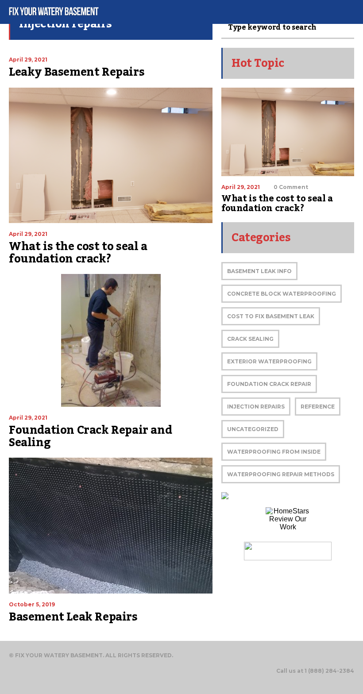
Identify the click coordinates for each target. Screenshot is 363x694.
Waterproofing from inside (274, 451)
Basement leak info (259, 271)
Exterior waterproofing (269, 361)
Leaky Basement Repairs (76, 72)
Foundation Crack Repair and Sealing (90, 436)
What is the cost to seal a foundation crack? (78, 252)
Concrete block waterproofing (281, 293)
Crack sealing (250, 338)
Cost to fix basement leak (270, 316)
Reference (318, 406)
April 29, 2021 (28, 59)
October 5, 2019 (32, 604)
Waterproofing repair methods (280, 474)
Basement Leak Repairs (73, 617)
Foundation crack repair (269, 384)
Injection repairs (256, 406)
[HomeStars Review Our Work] (287, 520)
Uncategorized (252, 429)
